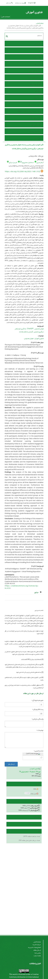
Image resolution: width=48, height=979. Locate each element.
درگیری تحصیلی (39, 331)
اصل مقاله (31, 793)
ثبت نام (8, 2)
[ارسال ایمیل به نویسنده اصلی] (21, 162)
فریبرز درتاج (13, 162)
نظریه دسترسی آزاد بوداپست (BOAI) (29, 111)
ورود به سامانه (20, 2)
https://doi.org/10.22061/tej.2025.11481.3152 (22, 171)
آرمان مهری (40, 162)
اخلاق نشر (38, 91)
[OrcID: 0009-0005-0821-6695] (35, 161)
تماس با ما (38, 138)
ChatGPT (30, 328)
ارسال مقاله (37, 64)
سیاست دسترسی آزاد (34, 104)
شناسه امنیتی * (38, 751)
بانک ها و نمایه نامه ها (34, 77)
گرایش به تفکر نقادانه (26, 331)
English (31, 2)
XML (35, 789)
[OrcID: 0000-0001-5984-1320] (19, 161)
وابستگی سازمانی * (37, 719)
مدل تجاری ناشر (36, 124)
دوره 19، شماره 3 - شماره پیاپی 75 (30, 771)
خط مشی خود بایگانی (35, 118)
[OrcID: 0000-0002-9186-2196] (8, 161)
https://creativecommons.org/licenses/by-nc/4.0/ (21, 587)
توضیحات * (39, 730)
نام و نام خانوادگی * (37, 700)
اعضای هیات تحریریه (35, 70)
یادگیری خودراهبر (20, 328)
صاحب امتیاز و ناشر (35, 131)
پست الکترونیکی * (37, 709)
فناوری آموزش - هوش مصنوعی (34, 338)
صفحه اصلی (39, 23)
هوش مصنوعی (39, 328)
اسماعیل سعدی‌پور (28, 162)
